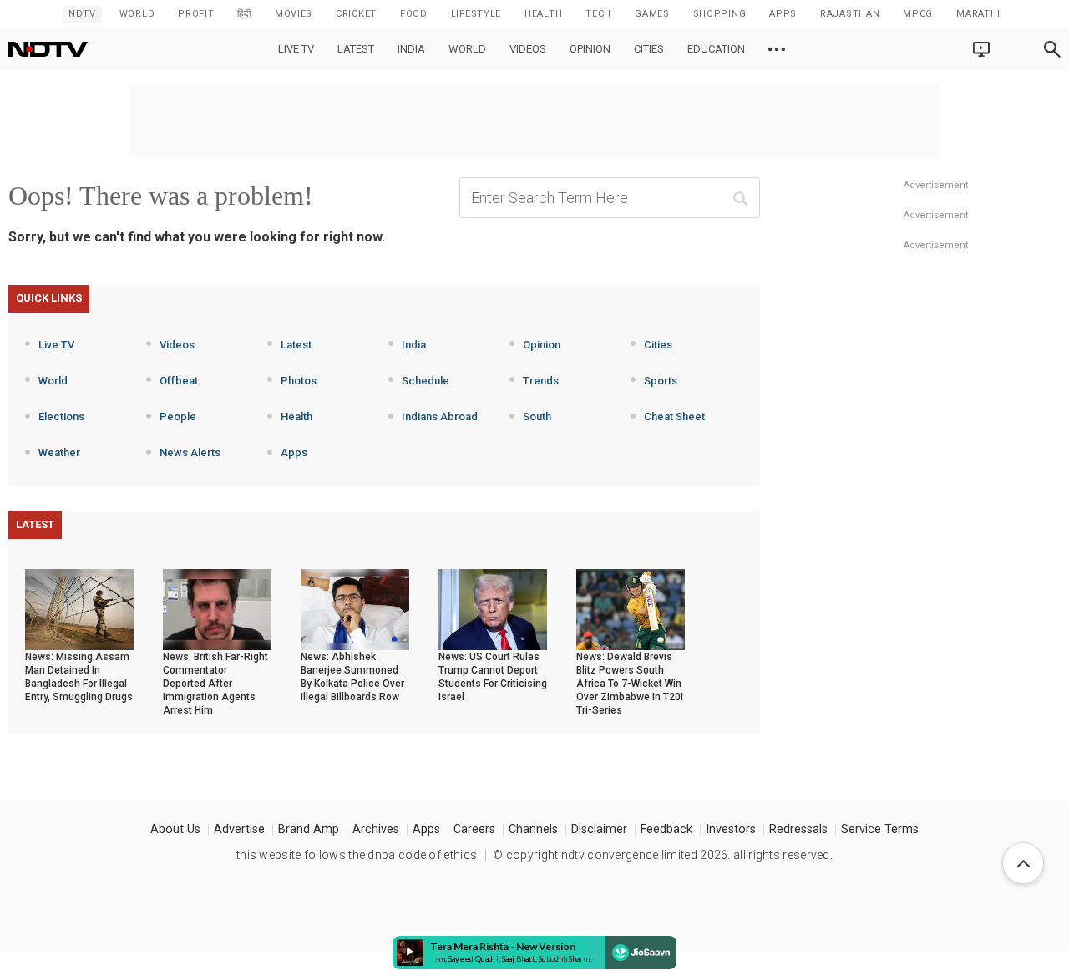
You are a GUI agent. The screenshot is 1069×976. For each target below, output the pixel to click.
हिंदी (244, 13)
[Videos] (777, 49)
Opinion (590, 49)
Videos (527, 49)
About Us (175, 829)
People (178, 416)
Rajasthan (849, 13)
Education (716, 49)
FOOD (414, 13)
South (537, 416)
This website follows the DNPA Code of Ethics (356, 855)
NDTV (82, 13)
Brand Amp (308, 829)
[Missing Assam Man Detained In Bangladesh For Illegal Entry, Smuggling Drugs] (79, 608)
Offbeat (179, 380)
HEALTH (543, 13)
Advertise (239, 829)
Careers (474, 829)
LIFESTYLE (476, 13)
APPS (783, 13)
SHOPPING (720, 13)
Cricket (356, 13)
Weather (59, 452)
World (137, 13)
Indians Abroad (440, 416)
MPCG (918, 13)
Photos (299, 380)
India (411, 49)
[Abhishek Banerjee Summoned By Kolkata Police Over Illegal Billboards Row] (355, 608)
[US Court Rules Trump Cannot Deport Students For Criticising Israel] (492, 608)
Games (652, 13)
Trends (541, 380)
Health (296, 416)
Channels (533, 829)
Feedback (666, 829)
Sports (660, 380)
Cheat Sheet (674, 416)
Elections (61, 416)
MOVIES (293, 13)
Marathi (978, 13)
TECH (598, 13)
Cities (649, 49)
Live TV (296, 49)
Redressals (798, 829)
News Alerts (190, 452)
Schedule (425, 380)
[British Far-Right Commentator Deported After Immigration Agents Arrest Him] (217, 608)
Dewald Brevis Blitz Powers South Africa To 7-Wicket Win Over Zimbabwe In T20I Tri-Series (629, 683)
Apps (294, 452)
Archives (375, 829)
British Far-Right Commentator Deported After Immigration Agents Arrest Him (215, 683)
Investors (731, 829)
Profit (196, 13)
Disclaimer (599, 829)
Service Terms (880, 829)
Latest (355, 49)
